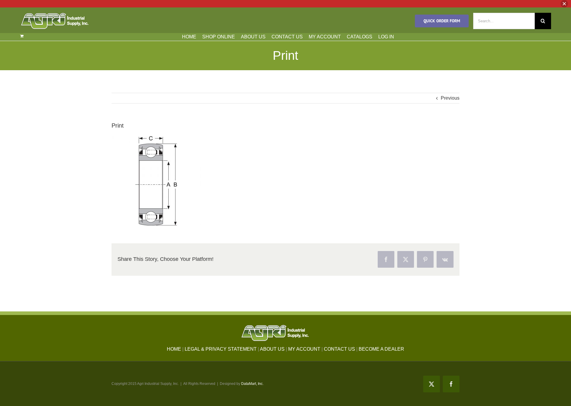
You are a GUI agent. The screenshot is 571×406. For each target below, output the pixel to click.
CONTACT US (287, 36)
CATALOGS (359, 36)
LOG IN (386, 36)
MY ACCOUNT (325, 36)
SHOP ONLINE (218, 36)
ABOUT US (253, 36)
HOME (189, 36)
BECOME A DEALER (381, 349)
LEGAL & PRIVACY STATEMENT (221, 349)
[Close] (564, 3)
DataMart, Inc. (252, 384)
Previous (450, 98)
